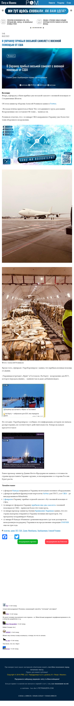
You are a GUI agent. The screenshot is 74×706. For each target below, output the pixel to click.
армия (13, 530)
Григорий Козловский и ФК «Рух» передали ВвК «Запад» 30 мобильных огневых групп (20, 22)
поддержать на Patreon (56, 541)
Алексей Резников (54, 530)
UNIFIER (65, 522)
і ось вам (57, 683)
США (64, 493)
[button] (31, 28)
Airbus (46, 493)
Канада (15, 490)
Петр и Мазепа (8, 3)
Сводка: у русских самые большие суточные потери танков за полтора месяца (55, 22)
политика (7, 530)
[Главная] (32, 3)
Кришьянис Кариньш (44, 511)
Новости (52, 2)
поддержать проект (27, 541)
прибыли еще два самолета (44, 505)
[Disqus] (37, 573)
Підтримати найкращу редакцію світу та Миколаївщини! (37, 679)
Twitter (53, 103)
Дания (25, 530)
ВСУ (17, 530)
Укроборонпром (42, 530)
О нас (69, 2)
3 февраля (7, 499)
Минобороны (32, 530)
